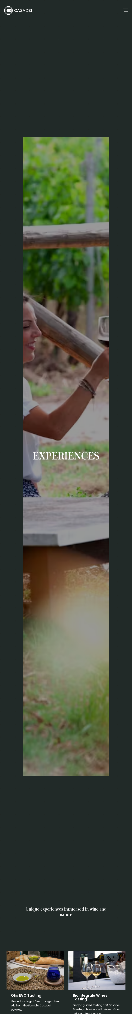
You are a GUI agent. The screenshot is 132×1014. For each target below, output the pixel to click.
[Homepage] (18, 10)
